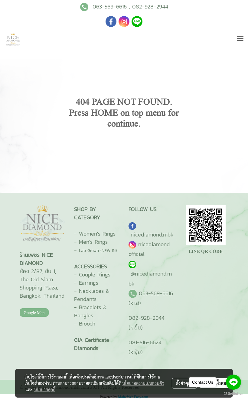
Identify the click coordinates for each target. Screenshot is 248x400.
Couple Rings (94, 274)
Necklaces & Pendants (91, 295)
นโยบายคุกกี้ (44, 389)
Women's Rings (97, 234)
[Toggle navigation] (240, 39)
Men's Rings (93, 242)
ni (152, 234)
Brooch (87, 323)
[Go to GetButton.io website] (233, 394)
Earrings (88, 283)
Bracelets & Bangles (90, 311)
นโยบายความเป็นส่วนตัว (143, 383)
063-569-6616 (110, 6)
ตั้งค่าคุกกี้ (184, 383)
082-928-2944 (150, 6)
